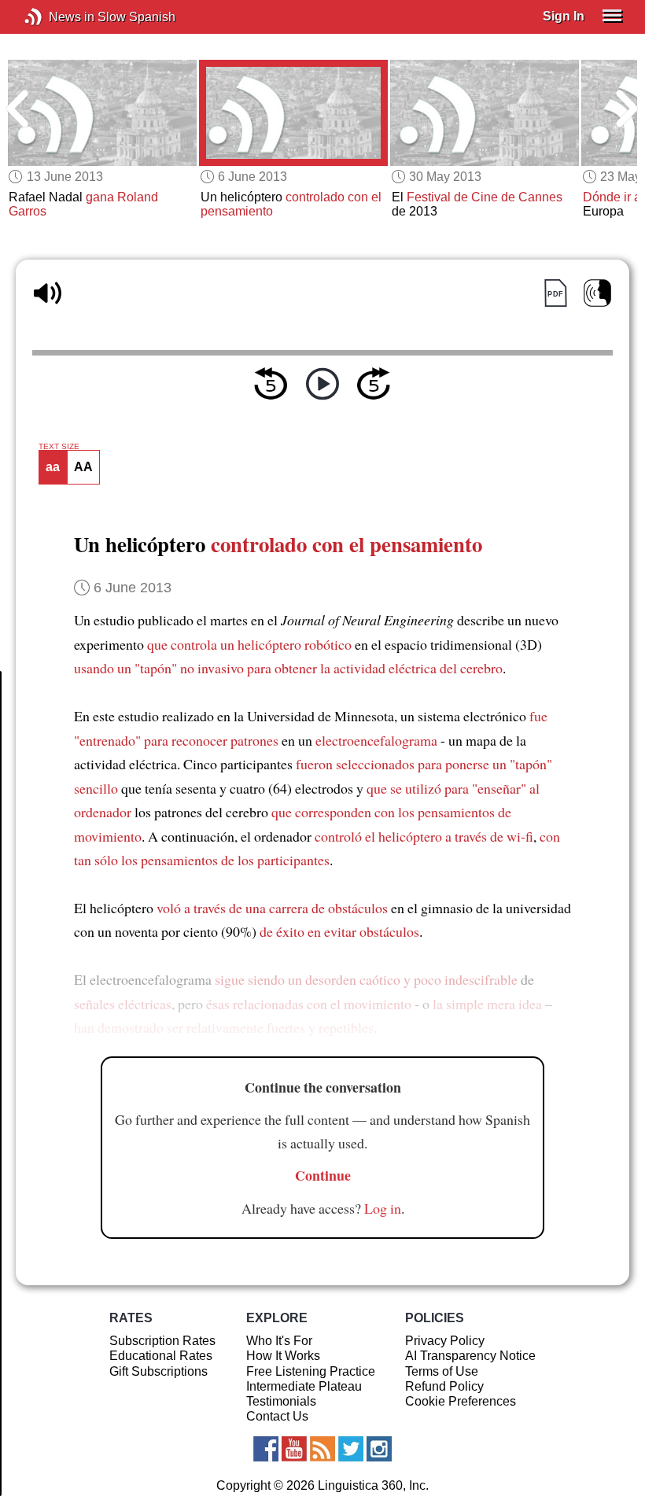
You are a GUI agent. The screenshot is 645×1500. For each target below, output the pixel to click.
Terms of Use (441, 1371)
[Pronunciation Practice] (597, 293)
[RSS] (322, 1448)
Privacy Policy (445, 1340)
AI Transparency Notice (470, 1355)
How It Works (283, 1355)
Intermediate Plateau (304, 1386)
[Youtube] (294, 1448)
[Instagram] (379, 1448)
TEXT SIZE (59, 447)
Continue (323, 1175)
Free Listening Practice (310, 1371)
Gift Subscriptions (158, 1371)
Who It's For (279, 1340)
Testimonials (281, 1401)
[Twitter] (350, 1448)
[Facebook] (265, 1448)
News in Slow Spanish (57, 17)
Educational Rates (160, 1355)
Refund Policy (444, 1386)
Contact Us (277, 1416)
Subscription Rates (162, 1340)
